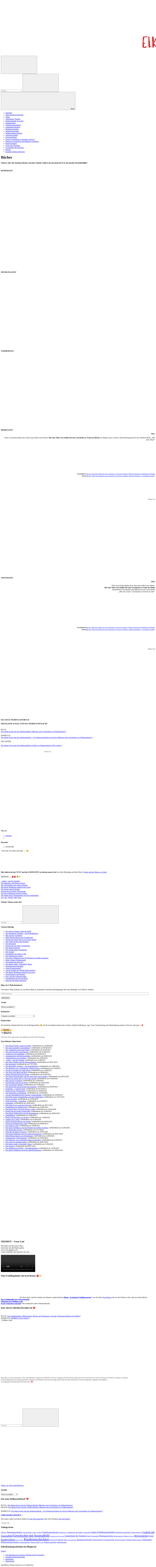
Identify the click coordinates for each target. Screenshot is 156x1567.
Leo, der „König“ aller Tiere (11, 897)
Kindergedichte (19, 1540)
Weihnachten (147, 1540)
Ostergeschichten (11, 135)
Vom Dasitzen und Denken (15, 974)
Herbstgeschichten (12, 129)
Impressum (9, 1559)
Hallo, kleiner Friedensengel (15, 960)
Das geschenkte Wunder (14, 1085)
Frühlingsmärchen (136, 1532)
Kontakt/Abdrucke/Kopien (15, 152)
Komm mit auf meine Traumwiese (17, 946)
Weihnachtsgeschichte (10, 1542)
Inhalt (7, 117)
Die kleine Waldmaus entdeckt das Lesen (15, 887)
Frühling (94, 1532)
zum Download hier (36, 1519)
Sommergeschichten (12, 127)
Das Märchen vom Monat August (13, 883)
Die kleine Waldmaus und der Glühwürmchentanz (23, 1134)
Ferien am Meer (11, 1099)
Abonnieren (5, 998)
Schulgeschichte (72, 1540)
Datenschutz (9, 1561)
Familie (39, 1532)
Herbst (89, 1536)
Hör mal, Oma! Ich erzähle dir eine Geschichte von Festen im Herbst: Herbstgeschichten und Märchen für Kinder (120, 474)
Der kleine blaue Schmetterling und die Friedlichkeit (19, 895)
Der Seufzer (9, 952)
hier (43, 1037)
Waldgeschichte (137, 1540)
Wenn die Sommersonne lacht (16, 1124)
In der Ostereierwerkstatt (11, 1303)
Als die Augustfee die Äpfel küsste (17, 1070)
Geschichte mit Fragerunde (57, 1536)
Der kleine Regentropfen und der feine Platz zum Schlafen (26, 1076)
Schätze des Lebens (12, 1119)
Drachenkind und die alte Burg (16, 979)
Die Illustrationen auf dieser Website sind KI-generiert (24, 1555)
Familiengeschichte (50, 1532)
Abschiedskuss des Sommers (15, 1058)
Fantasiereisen (10, 123)
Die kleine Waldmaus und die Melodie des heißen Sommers (26, 958)
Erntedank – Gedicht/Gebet (15, 1089)
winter (42, 1542)
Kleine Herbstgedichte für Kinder (17, 1074)
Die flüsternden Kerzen (13, 1130)
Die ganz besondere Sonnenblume (17, 1048)
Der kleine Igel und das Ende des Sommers (21, 1087)
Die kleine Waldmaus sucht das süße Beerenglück (23, 1150)
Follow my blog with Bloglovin (12, 1485)
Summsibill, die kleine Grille (15, 954)
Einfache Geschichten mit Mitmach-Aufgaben (22, 141)
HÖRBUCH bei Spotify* (20, 1318)
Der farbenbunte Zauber (14, 956)
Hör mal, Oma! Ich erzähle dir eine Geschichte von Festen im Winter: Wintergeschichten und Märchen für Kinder (120, 627)
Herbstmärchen (118, 1536)
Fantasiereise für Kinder (75, 1532)
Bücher (8, 150)
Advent (3, 1532)
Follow (3, 1551)
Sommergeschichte (84, 1540)
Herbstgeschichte (106, 1536)
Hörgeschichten (11, 144)
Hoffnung (126, 1536)
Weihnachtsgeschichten (13, 133)
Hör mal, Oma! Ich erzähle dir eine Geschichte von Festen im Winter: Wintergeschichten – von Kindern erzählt (120, 629)
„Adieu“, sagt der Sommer (10, 881)
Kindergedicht (8, 1539)
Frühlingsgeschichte (106, 1532)
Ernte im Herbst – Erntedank (15, 1101)
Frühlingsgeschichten (13, 125)
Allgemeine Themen (12, 119)
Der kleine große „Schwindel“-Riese (18, 964)
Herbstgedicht (95, 1536)
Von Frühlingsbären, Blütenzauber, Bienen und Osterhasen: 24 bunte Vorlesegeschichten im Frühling (43, 1316)
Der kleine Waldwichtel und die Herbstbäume (21, 1113)
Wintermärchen (61, 1542)
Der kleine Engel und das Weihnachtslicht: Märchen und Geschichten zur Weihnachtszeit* (40, 1507)
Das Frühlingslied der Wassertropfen (15, 1299)
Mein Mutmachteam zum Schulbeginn (19, 938)
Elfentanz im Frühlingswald (11, 1301)
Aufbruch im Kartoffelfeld (14, 1054)
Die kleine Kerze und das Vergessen (18, 1105)
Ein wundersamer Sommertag (16, 950)
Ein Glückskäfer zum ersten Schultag (14, 885)
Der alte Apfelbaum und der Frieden (14, 893)
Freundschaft (86, 1532)
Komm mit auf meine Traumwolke (13, 891)
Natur (65, 1540)
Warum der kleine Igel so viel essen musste (20, 940)
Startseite (8, 113)
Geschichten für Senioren (14, 148)
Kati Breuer (107, 1297)
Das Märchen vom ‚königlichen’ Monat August (22, 1068)
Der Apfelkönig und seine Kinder (17, 1050)
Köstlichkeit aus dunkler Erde (16, 1107)
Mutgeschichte (53, 1540)
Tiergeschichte (97, 1540)
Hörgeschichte (141, 1536)
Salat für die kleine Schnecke (15, 981)
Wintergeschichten (12, 131)
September (9, 1103)
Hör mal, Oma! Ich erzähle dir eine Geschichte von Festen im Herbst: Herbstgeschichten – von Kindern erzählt (120, 476)
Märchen (60, 1540)
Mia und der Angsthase (13, 935)
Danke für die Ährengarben (15, 1091)
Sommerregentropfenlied (14, 966)
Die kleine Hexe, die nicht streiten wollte (20, 1109)
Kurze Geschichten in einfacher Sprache (19, 139)
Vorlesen (129, 1540)
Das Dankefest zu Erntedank (15, 1093)
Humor (132, 1536)
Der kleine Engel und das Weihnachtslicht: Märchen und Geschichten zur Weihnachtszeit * (33, 732)
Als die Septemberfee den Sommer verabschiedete (23, 1095)
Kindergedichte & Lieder (14, 121)
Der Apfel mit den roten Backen (17, 942)
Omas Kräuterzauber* (13, 968)
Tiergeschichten (11, 137)
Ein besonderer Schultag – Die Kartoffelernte (21, 933)
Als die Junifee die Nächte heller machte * (20, 970)
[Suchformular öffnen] (19, 65)
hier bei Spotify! (64, 1519)
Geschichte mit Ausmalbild (31, 1535)
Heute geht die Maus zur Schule (95, 872)
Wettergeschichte (35, 1542)
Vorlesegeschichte (120, 1540)
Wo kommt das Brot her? (14, 962)
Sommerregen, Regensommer (16, 1138)
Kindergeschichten (36, 1539)
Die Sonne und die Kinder (10, 889)
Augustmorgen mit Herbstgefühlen (17, 1056)
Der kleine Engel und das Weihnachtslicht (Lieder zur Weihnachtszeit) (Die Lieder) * (31, 745)
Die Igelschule (10, 944)
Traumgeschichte (108, 1540)
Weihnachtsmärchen (25, 1542)
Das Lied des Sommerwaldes (15, 976)
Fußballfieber (10, 1115)
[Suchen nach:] (11, 91)
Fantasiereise (63, 1532)
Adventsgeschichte (14, 1532)
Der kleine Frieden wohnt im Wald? (18, 931)
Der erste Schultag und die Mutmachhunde (20, 1062)
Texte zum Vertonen (12, 146)
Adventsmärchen (27, 1532)
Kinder (150, 1536)
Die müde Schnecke (12, 948)
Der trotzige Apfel (12, 1126)
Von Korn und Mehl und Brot (16, 1072)
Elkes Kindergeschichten (14, 115)
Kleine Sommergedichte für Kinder (18, 1122)
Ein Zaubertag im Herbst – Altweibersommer (21, 1148)
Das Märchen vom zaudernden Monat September (23, 1140)
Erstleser (34, 1532)
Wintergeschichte (50, 1542)
